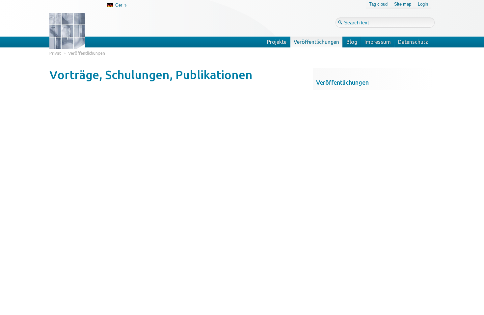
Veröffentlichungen (316, 42)
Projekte (276, 42)
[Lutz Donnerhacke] (72, 20)
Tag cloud (378, 4)
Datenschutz (413, 42)
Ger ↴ (121, 5)
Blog (351, 42)
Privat (55, 53)
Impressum (377, 42)
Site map (402, 4)
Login (423, 4)
